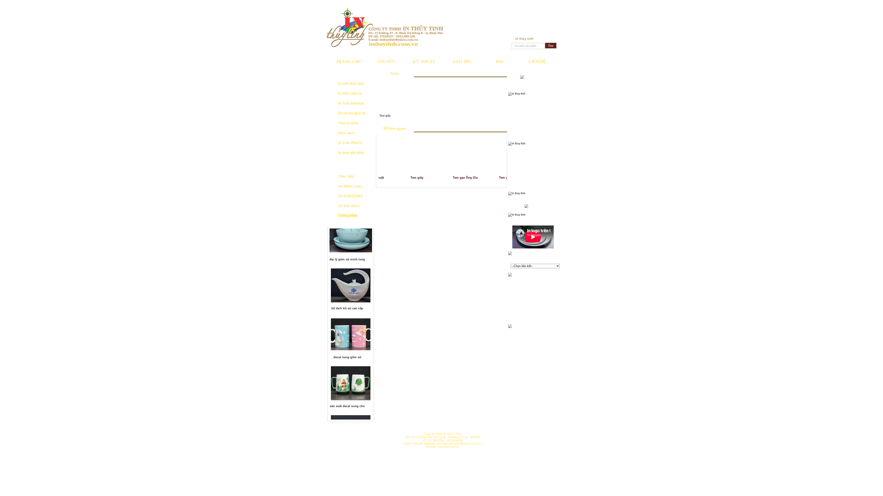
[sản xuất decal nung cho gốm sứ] (351, 355)
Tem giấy (410, 177)
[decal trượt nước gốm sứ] (351, 404)
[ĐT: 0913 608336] (533, 76)
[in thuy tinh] (385, 27)
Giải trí (462, 61)
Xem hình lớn (395, 96)
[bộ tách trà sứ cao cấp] (351, 257)
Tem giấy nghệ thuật (506, 177)
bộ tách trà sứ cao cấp (347, 280)
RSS (499, 61)
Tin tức (386, 61)
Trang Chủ (348, 61)
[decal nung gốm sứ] (351, 306)
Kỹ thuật (424, 61)
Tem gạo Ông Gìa (458, 177)
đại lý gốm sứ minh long (347, 231)
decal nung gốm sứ (347, 329)
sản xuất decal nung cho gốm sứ (347, 380)
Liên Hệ (537, 61)
